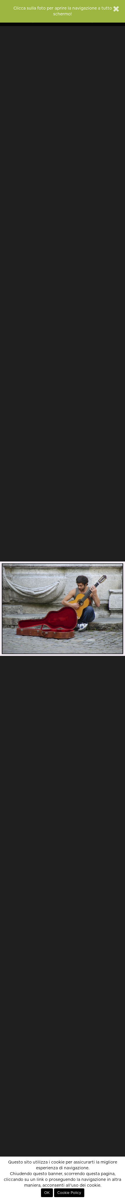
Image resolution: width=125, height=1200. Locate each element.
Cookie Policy (69, 1192)
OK (47, 1192)
